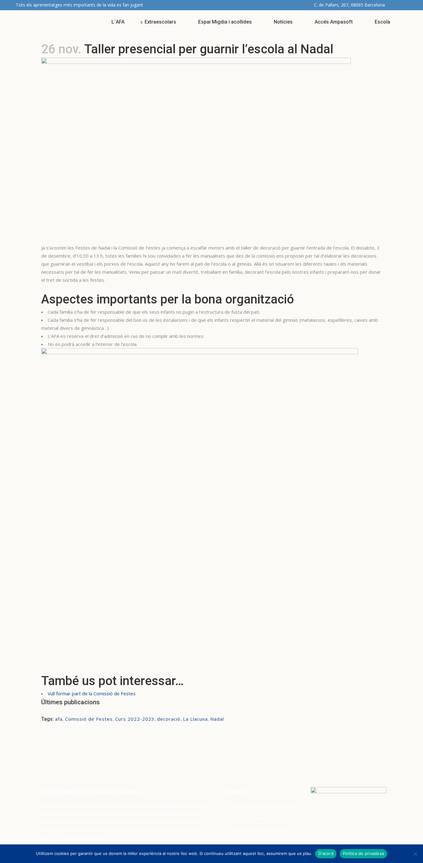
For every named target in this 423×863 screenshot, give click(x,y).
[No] (415, 854)
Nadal (217, 719)
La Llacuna (195, 719)
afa (59, 719)
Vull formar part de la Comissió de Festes (92, 693)
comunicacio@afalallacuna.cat (263, 806)
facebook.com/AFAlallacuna (261, 831)
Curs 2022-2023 (135, 719)
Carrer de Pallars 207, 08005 (264, 818)
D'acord (326, 853)
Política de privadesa (363, 853)
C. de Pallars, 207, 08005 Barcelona (349, 5)
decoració (169, 719)
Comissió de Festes (89, 719)
